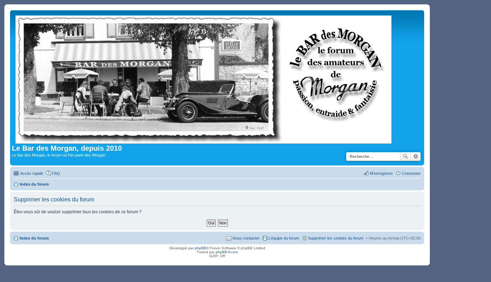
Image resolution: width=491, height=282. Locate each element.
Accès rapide (31, 173)
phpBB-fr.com (227, 252)
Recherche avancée (416, 156)
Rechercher (405, 156)
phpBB (200, 248)
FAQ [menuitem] (56, 173)
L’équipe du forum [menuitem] (284, 238)
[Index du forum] (204, 78)
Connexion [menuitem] (411, 173)
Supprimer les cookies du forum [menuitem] (335, 238)
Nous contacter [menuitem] (246, 238)
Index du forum (34, 238)
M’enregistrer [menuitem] (381, 173)
